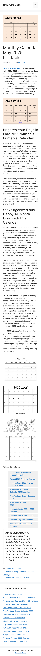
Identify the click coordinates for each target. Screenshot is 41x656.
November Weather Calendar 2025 (17, 614)
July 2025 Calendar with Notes (15, 625)
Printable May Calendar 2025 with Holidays (20, 601)
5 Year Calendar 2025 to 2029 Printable (19, 598)
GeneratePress (20, 653)
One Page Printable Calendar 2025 (17, 608)
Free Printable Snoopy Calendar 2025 (18, 611)
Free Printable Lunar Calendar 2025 (22, 504)
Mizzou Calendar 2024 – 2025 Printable (22, 510)
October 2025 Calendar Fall (14, 618)
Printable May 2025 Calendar (21, 520)
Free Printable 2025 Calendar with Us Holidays (22, 484)
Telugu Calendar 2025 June (14, 635)
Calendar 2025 (12, 4)
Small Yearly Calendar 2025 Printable (21, 525)
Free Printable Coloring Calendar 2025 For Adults (20, 490)
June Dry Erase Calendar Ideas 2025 (17, 604)
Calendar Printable (13, 569)
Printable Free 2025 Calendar (22, 516)
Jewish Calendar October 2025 (15, 641)
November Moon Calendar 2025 (16, 631)
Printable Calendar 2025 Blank (18, 578)
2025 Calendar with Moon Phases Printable (20, 473)
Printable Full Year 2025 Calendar (16, 638)
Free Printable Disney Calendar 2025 (22, 497)
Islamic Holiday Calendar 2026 (15, 621)
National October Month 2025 (15, 628)
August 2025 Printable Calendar (23, 479)
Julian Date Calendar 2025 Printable (17, 594)
